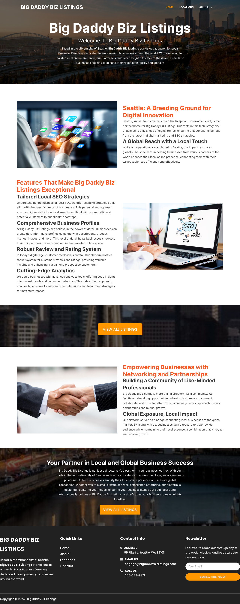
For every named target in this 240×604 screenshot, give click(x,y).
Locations (186, 7)
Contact (66, 566)
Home (169, 7)
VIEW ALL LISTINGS (120, 510)
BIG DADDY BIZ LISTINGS (52, 7)
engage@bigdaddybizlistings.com (150, 564)
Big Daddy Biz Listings (19, 544)
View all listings (120, 329)
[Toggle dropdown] (211, 7)
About (65, 554)
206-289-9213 (135, 575)
